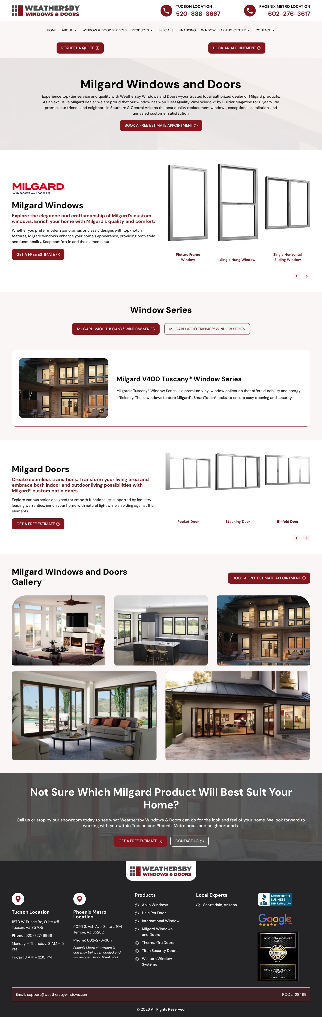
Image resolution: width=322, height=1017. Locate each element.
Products (140, 30)
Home (52, 30)
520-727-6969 (38, 935)
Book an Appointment (234, 48)
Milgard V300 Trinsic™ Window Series (207, 328)
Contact (263, 30)
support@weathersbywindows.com (57, 994)
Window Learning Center (223, 30)
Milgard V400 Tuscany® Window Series (116, 328)
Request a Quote (77, 48)
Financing (187, 30)
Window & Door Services (105, 30)
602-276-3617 (100, 940)
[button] (306, 276)
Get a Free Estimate (36, 254)
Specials (166, 30)
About (67, 30)
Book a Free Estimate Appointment (159, 125)
